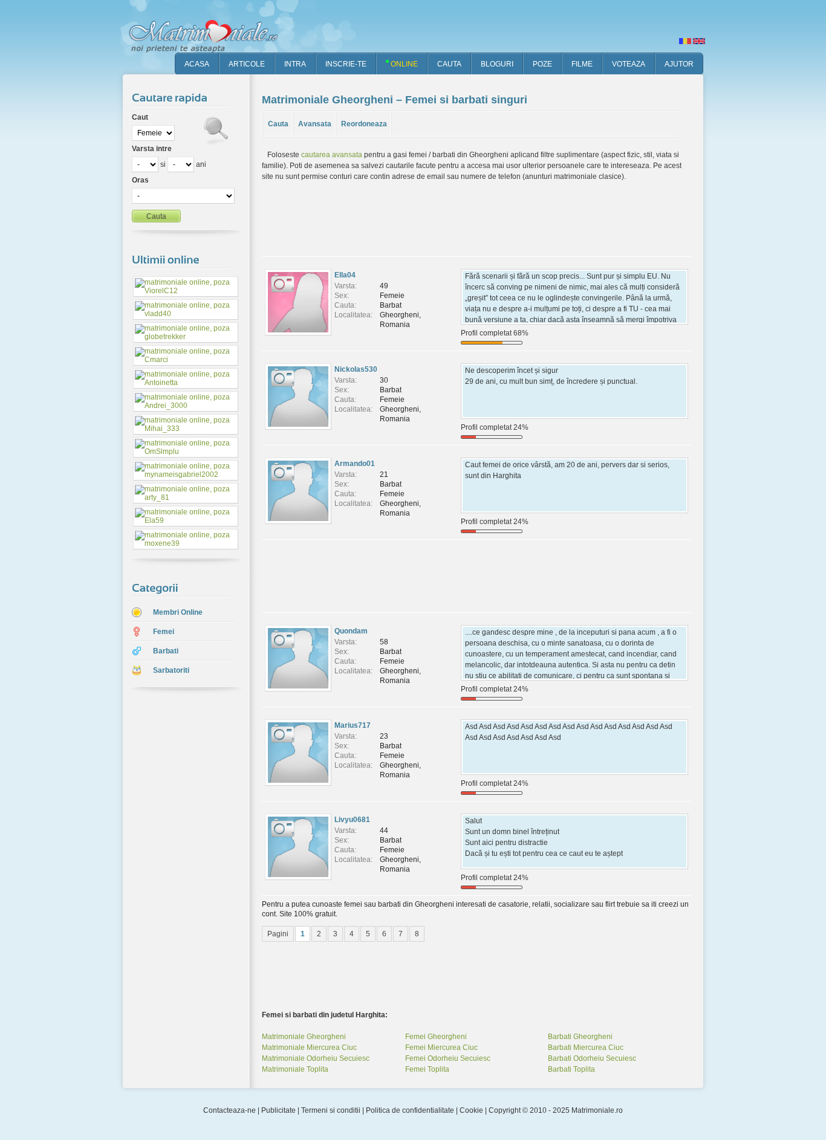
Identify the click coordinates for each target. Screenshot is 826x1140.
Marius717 (352, 725)
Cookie (471, 1110)
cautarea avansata (331, 155)
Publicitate (278, 1110)
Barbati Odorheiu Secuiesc (592, 1058)
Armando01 (354, 463)
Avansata (314, 124)
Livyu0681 (352, 819)
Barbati (165, 651)
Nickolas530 (355, 369)
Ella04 (345, 275)
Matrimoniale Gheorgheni (304, 1036)
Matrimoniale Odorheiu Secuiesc (315, 1058)
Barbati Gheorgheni (580, 1036)
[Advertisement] (177, 888)
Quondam (351, 631)
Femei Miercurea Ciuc (441, 1047)
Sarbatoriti (171, 670)
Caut (140, 117)
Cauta (278, 124)
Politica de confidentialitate (410, 1110)
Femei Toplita (427, 1069)
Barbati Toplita (571, 1069)
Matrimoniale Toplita (295, 1069)
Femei (163, 631)
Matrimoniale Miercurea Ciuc (309, 1047)
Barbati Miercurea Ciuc (585, 1047)
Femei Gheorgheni (436, 1036)
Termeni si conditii (330, 1110)
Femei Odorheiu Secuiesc (447, 1058)
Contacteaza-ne (229, 1110)
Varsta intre (152, 148)
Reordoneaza (364, 124)
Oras (140, 180)
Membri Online (178, 612)
